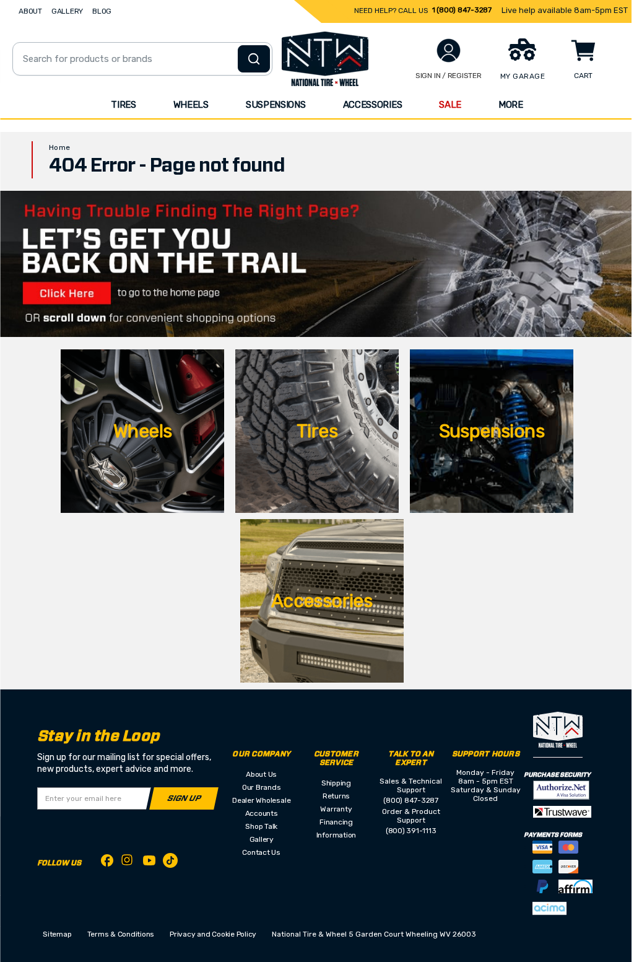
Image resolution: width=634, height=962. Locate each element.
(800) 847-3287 (410, 800)
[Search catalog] (254, 58)
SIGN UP (184, 799)
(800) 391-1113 (411, 830)
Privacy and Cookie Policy (213, 934)
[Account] (448, 50)
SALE (450, 104)
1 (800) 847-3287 (462, 10)
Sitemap (57, 934)
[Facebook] (107, 862)
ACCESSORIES (372, 104)
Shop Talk (261, 826)
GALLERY (67, 11)
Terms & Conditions (121, 934)
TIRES (123, 104)
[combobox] (142, 59)
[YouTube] (149, 862)
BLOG (101, 11)
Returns (336, 796)
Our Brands (261, 787)
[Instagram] (128, 863)
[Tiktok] (170, 862)
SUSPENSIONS (276, 104)
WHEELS (191, 104)
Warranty (336, 809)
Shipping (336, 783)
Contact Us (261, 852)
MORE (510, 104)
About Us (261, 774)
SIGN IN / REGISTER (448, 75)
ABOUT (30, 11)
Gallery (262, 839)
